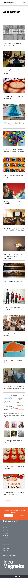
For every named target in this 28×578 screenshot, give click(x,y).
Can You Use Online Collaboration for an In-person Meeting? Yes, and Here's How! (14, 388)
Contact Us (5, 550)
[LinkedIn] (16, 576)
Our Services (5, 535)
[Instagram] (19, 576)
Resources (5, 537)
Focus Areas (5, 533)
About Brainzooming (7, 530)
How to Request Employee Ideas (13, 281)
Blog (4, 540)
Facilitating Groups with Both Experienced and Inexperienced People (13, 71)
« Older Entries (6, 500)
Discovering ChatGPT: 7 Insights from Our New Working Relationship (13, 256)
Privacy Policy (6, 548)
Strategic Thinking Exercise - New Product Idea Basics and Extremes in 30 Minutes (14, 415)
